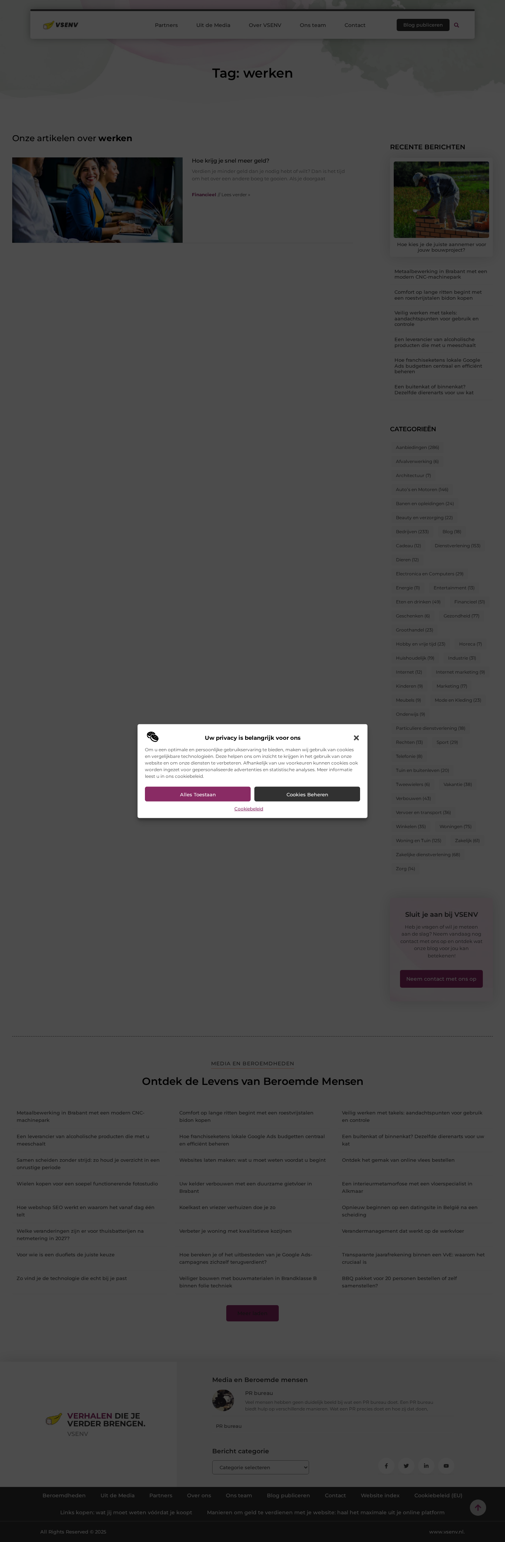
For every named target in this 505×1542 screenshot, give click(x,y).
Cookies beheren (307, 794)
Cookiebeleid (248, 808)
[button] (356, 738)
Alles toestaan (198, 794)
